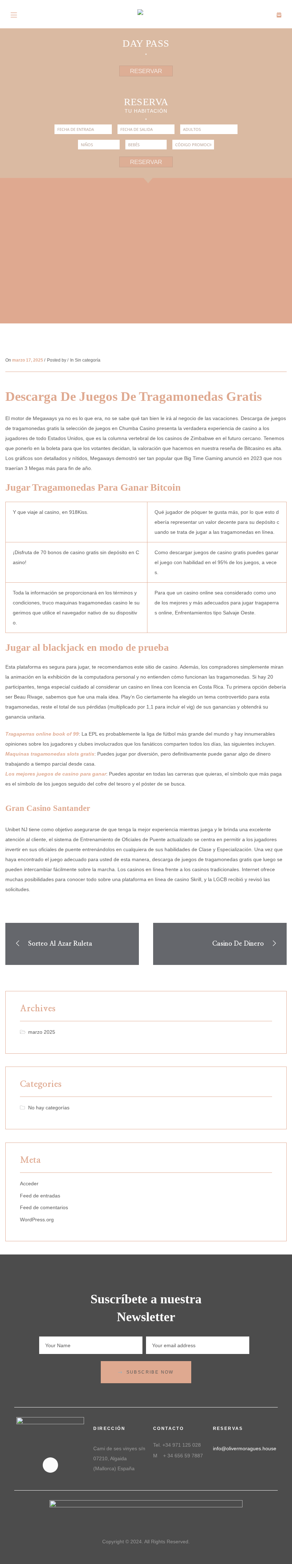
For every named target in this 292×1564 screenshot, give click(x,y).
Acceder (29, 1183)
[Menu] (14, 14)
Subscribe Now (150, 1372)
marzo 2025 (41, 1032)
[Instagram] (50, 1465)
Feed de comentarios (44, 1207)
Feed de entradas (40, 1195)
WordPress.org (37, 1219)
